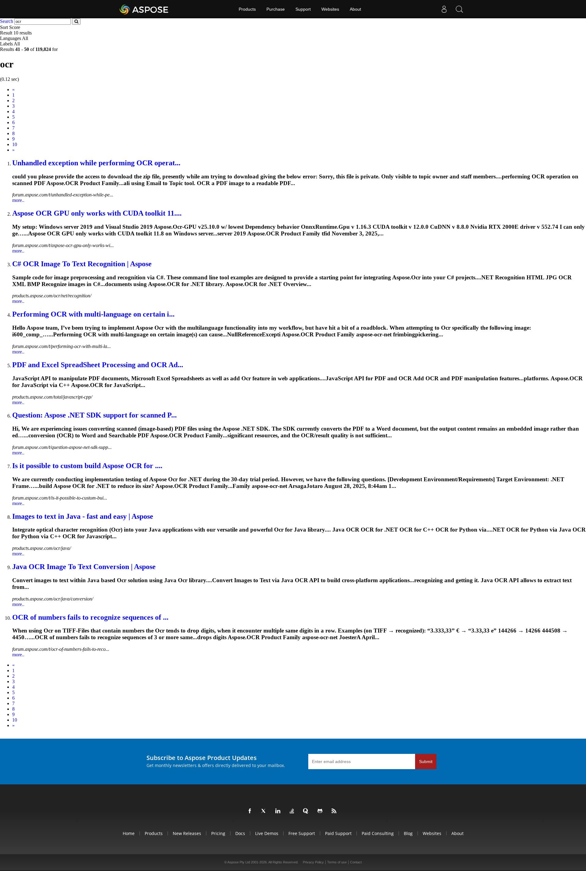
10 (14, 144)
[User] (444, 9)
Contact (356, 862)
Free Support (301, 833)
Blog (408, 833)
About (355, 9)
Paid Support (338, 833)
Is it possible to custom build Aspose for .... (87, 466)
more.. (18, 200)
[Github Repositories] (321, 811)
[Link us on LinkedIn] (279, 811)
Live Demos (266, 833)
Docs (240, 833)
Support (303, 9)
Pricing (218, 833)
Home (129, 833)
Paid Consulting (378, 833)
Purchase (275, 9)
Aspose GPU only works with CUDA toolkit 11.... (97, 213)
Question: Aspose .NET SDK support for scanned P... (94, 415)
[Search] (459, 9)
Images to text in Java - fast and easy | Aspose (82, 516)
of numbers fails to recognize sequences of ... (90, 617)
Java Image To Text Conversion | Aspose (84, 567)
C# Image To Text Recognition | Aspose (82, 264)
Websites (330, 9)
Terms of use (337, 862)
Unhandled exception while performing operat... (96, 163)
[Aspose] (144, 9)
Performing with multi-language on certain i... (93, 314)
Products (247, 9)
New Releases (187, 833)
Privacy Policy (313, 862)
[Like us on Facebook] (251, 811)
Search (6, 21)
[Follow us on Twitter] (265, 811)
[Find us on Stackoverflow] (293, 811)
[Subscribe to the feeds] (335, 811)
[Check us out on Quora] (307, 811)
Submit (425, 761)
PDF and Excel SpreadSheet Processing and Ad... (97, 365)
